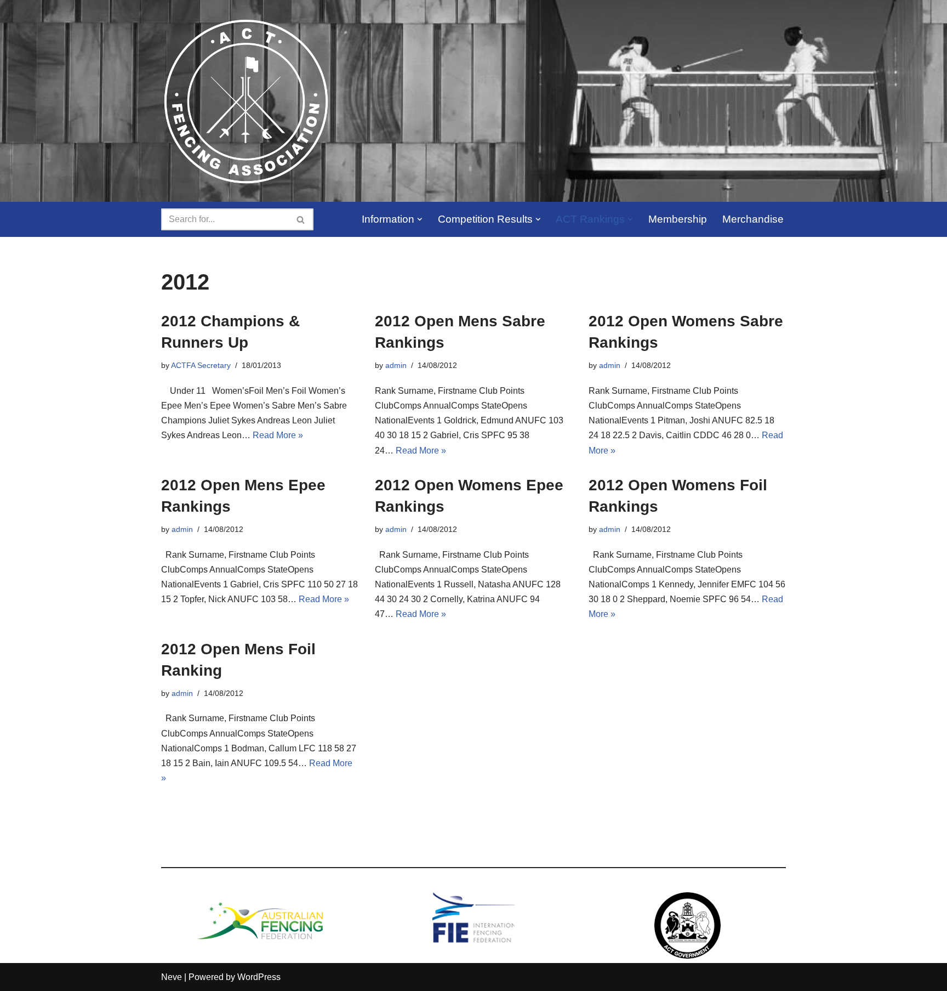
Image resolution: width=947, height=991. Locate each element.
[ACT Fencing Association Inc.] (245, 101)
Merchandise (753, 219)
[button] (420, 219)
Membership (677, 219)
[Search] (301, 219)
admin (396, 365)
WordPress (259, 977)
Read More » (278, 435)
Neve (171, 977)
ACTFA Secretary (201, 365)
